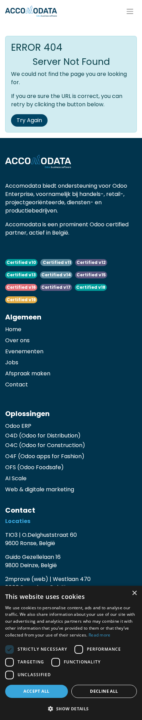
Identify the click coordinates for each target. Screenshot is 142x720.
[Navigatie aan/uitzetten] (130, 11)
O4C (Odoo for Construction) (45, 445)
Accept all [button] (36, 691)
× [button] (134, 593)
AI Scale (16, 478)
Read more (100, 635)
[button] (71, 708)
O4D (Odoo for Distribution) (43, 436)
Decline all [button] (104, 691)
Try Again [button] (29, 120)
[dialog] (71, 653)
